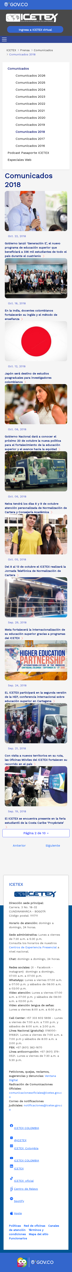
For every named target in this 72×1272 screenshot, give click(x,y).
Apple (18, 1213)
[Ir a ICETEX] (32, 18)
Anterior (19, 845)
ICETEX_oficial (24, 1180)
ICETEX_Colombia (26, 1148)
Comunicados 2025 (30, 82)
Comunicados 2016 (30, 146)
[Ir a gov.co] (16, 4)
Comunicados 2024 (30, 89)
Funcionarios (18, 1238)
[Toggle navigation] (5, 39)
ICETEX (19, 1168)
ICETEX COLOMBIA (26, 1128)
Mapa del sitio (38, 1234)
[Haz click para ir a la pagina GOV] (42, 1262)
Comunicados (18, 68)
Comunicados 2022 (30, 103)
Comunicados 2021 (30, 111)
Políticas (15, 1225)
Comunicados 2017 (30, 139)
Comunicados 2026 (30, 75)
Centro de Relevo (26, 1188)
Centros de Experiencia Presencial (33, 947)
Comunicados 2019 (30, 125)
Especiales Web (19, 160)
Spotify (19, 1201)
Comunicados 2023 (30, 96)
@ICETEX (20, 1140)
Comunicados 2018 (30, 132)
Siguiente (53, 845)
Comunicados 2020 (30, 118)
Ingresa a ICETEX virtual (35, 29)
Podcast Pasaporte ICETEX (28, 153)
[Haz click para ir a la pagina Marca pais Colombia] (22, 1262)
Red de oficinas (34, 1225)
